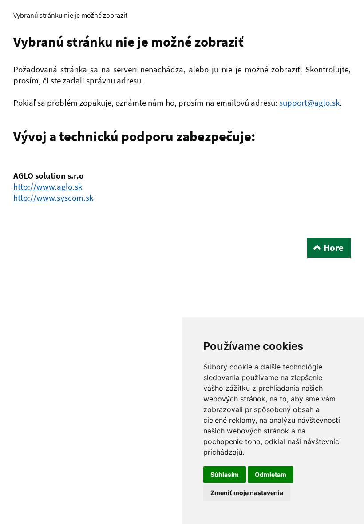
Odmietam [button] (270, 474)
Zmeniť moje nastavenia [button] (246, 492)
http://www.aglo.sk (47, 186)
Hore (334, 248)
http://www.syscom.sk (53, 197)
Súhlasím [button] (224, 474)
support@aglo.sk (309, 102)
